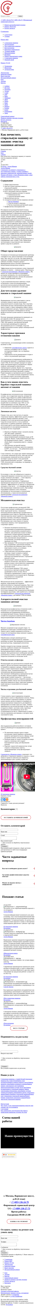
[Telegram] (2, 799)
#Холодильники (9, 1023)
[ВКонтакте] (4, 799)
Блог (2, 153)
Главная (3, 151)
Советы (3, 154)
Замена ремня (13, 1092)
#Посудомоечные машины (12, 998)
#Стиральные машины (8, 794)
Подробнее (7, 928)
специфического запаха (19, 347)
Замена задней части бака (18, 1087)
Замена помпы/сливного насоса (18, 1082)
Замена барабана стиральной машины (17, 1094)
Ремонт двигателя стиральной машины (15, 1098)
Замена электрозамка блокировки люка (15, 1090)
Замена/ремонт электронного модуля (16, 1085)
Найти (20, 16)
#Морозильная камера (11, 953)
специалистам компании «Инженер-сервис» (16, 271)
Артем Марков (8, 911)
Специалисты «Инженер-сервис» (11, 754)
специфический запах (8, 634)
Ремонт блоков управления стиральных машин (15, 1096)
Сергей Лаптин (8, 987)
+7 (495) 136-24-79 (6, 128)
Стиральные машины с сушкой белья (12, 1079)
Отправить (4, 846)
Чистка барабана (13, 201)
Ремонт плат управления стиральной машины (17, 1095)
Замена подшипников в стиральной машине (16, 1088)
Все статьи (18, 1028)
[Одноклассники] (7, 799)
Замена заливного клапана (18, 1084)
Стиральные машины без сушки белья (16, 1080)
